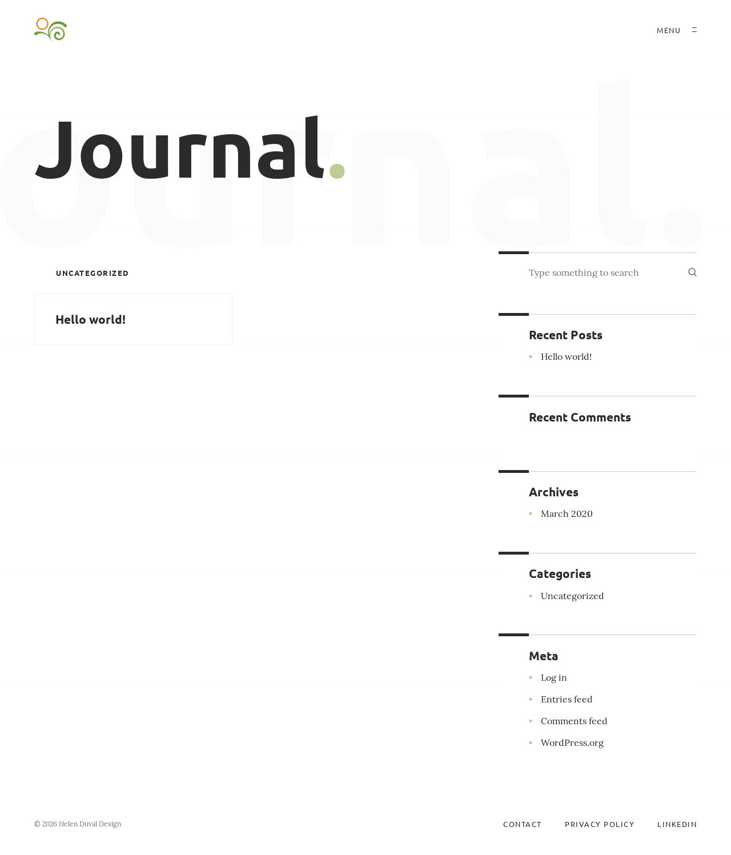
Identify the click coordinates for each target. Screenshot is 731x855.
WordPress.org (572, 742)
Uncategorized (93, 273)
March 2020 (567, 513)
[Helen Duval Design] (50, 30)
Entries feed (567, 699)
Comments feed (574, 720)
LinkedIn (677, 824)
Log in (554, 677)
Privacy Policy (599, 824)
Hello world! (90, 319)
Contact (522, 824)
